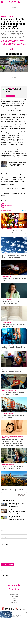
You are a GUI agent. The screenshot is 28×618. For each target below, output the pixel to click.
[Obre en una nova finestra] (8, 608)
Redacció (15, 49)
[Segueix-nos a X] (12, 589)
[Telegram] (18, 54)
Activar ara (9, 96)
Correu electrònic (5, 537)
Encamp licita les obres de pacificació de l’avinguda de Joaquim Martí (17, 164)
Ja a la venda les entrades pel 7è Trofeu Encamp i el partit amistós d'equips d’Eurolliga (13, 44)
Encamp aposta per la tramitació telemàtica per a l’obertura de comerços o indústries (17, 519)
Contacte (14, 600)
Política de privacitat (14, 594)
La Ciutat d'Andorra (7, 16)
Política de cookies (14, 596)
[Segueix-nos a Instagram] (15, 589)
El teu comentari (5, 544)
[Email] (21, 54)
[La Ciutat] (14, 2)
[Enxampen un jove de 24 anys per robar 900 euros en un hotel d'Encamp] (4, 504)
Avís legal (14, 592)
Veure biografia (9, 205)
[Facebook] (7, 54)
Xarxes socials (14, 602)
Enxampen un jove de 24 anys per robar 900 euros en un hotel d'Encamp (13, 41)
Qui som (14, 598)
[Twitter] (10, 54)
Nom (2, 530)
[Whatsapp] (15, 54)
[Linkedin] (12, 54)
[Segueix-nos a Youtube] (18, 589)
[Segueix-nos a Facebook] (9, 589)
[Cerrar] (26, 612)
